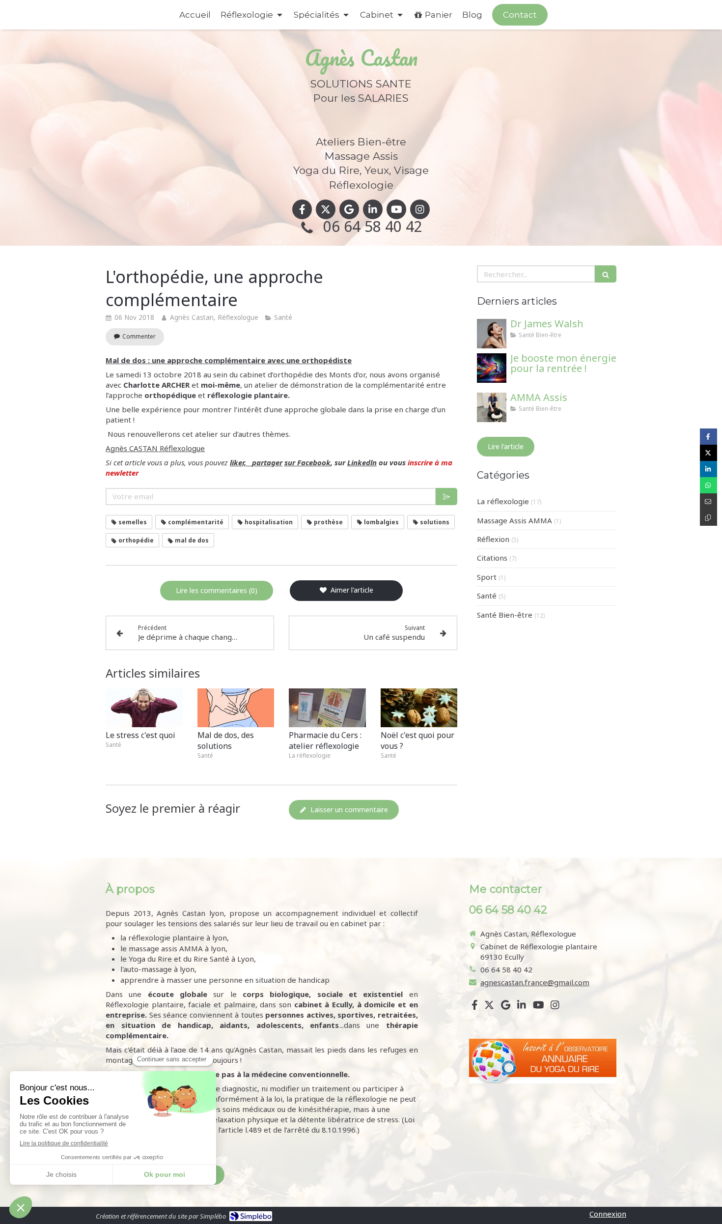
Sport (487, 577)
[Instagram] (420, 209)
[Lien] (542, 1061)
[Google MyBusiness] (349, 209)
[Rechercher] (605, 274)
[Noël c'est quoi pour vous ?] (419, 707)
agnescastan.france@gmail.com (534, 982)
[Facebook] (302, 209)
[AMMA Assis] (491, 407)
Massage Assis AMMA (514, 520)
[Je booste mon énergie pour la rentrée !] (491, 368)
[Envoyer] (446, 496)
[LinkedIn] (373, 209)
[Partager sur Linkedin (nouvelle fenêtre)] (708, 469)
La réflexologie (503, 501)
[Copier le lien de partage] (708, 518)
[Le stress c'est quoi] (144, 707)
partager (267, 462)
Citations (492, 558)
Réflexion (493, 539)
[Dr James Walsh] (491, 333)
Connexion (607, 1214)
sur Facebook (307, 462)
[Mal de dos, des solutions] (236, 707)
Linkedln (362, 462)
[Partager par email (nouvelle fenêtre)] (708, 501)
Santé (487, 595)
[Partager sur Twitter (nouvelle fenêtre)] (708, 453)
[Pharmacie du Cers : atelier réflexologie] (327, 707)
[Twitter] (325, 209)
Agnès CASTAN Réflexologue (155, 448)
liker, (241, 462)
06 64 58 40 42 (372, 226)
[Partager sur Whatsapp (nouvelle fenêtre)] (708, 485)
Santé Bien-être (504, 615)
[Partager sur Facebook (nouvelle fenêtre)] (708, 436)
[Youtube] (396, 209)
